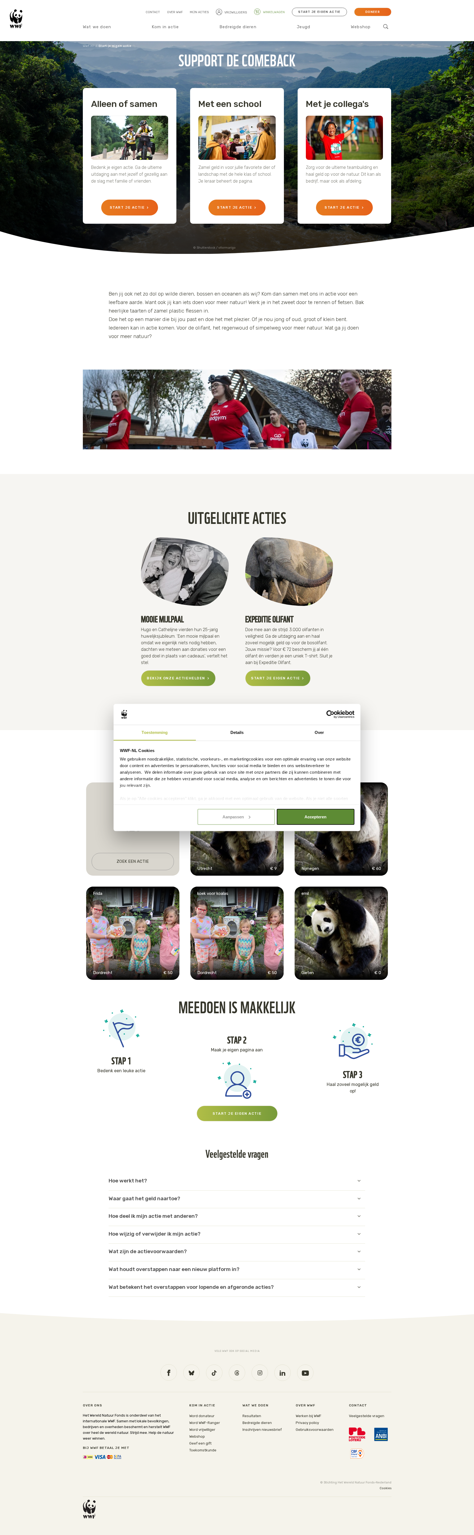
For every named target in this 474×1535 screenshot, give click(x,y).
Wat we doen (97, 26)
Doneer (372, 12)
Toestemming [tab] (155, 732)
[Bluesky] (191, 1372)
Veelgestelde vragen (366, 1416)
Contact (153, 12)
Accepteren (315, 816)
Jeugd (303, 26)
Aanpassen (233, 816)
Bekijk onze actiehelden (176, 678)
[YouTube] (305, 1372)
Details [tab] (237, 732)
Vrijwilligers (235, 12)
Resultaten (251, 1416)
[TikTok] (214, 1372)
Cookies (385, 1488)
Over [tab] (319, 732)
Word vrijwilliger (202, 1430)
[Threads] (237, 1372)
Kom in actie (165, 26)
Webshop (361, 26)
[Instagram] (260, 1372)
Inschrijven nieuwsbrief (262, 1430)
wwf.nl (88, 46)
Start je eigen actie (319, 12)
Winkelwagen (273, 12)
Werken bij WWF (308, 1416)
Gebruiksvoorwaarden (315, 1430)
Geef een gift (200, 1443)
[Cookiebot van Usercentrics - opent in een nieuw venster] (330, 714)
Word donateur (202, 1416)
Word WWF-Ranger (204, 1423)
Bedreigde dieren (237, 26)
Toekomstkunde (202, 1450)
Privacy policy (307, 1423)
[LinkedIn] (282, 1372)
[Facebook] (168, 1372)
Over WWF (175, 12)
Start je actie (127, 207)
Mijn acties (199, 12)
